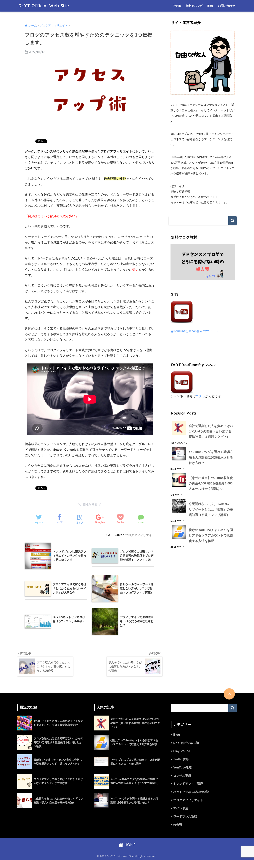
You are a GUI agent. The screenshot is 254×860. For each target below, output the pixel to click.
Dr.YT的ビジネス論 (186, 742)
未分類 (177, 824)
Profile (177, 5)
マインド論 (180, 808)
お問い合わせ (226, 5)
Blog (210, 5)
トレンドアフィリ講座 (188, 783)
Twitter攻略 (181, 759)
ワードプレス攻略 (185, 816)
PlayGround (181, 751)
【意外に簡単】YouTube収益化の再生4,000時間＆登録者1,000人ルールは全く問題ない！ (211, 483)
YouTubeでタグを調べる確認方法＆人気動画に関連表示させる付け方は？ (211, 457)
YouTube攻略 (182, 767)
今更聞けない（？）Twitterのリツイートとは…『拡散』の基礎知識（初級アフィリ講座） (211, 509)
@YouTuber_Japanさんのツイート (195, 331)
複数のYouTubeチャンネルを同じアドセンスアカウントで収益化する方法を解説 (211, 535)
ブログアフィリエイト (140, 535)
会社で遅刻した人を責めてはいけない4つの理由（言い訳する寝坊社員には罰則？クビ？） (211, 431)
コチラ (200, 396)
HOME (129, 844)
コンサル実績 (182, 775)
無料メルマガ (194, 5)
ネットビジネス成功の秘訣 (191, 791)
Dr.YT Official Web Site (43, 5)
